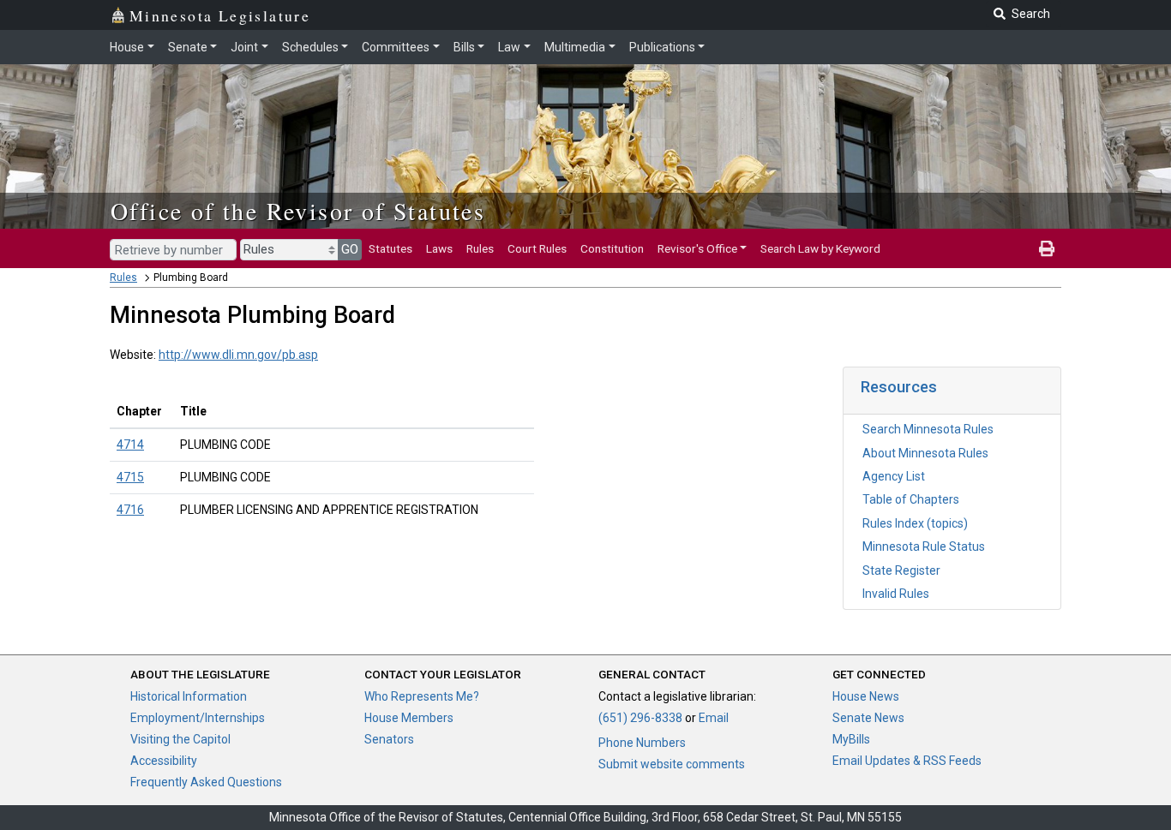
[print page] (1046, 248)
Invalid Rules (895, 593)
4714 (130, 444)
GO (349, 249)
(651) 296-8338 (640, 718)
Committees (395, 47)
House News (865, 696)
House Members (408, 718)
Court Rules (537, 248)
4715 (130, 477)
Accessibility (163, 760)
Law (509, 47)
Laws (439, 248)
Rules (480, 248)
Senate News (868, 718)
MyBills (851, 739)
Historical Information (188, 696)
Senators (389, 739)
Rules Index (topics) (915, 523)
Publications (662, 47)
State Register (901, 570)
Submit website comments (671, 764)
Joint (244, 47)
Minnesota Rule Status (923, 546)
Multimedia (574, 47)
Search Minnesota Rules (928, 429)
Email (714, 718)
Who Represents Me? (421, 696)
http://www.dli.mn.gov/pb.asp (238, 354)
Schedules (310, 47)
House (127, 47)
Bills (464, 47)
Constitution (612, 248)
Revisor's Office (697, 248)
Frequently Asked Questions (206, 782)
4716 (130, 510)
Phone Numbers (642, 742)
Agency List (893, 476)
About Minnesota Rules (925, 453)
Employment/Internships (197, 718)
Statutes (390, 248)
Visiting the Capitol (180, 739)
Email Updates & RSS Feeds (907, 760)
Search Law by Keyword (820, 248)
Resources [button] (899, 387)
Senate (187, 47)
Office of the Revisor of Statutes (298, 210)
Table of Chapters (910, 499)
